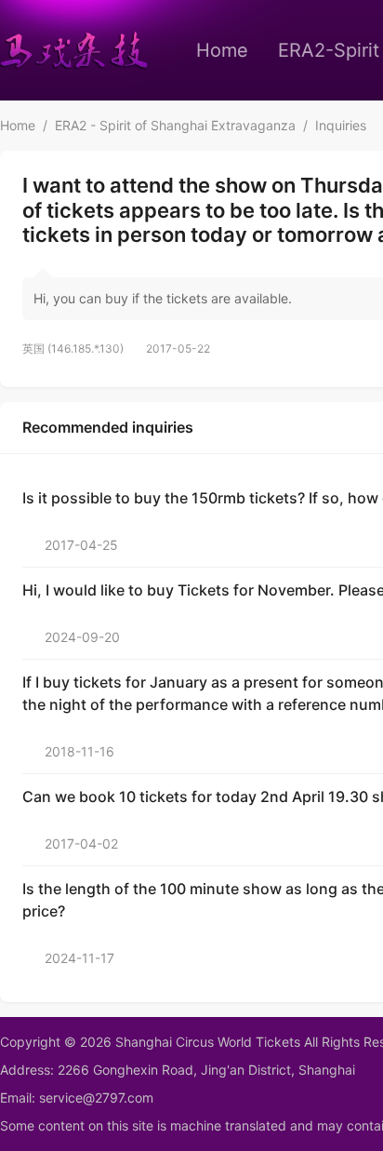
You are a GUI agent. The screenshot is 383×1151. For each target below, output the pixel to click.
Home (222, 50)
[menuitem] (222, 50)
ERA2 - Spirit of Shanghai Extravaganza (175, 125)
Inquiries (340, 125)
